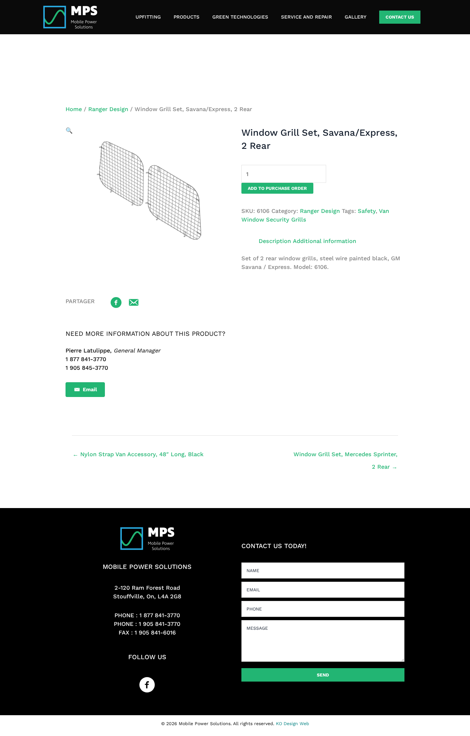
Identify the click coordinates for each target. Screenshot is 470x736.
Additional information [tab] (324, 241)
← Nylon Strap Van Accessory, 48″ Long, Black (138, 454)
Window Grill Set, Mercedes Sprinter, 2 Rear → (345, 456)
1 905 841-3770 (159, 623)
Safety (367, 210)
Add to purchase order (277, 188)
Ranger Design (108, 109)
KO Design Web (292, 723)
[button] (399, 17)
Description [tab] (275, 241)
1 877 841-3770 (159, 615)
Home (74, 109)
